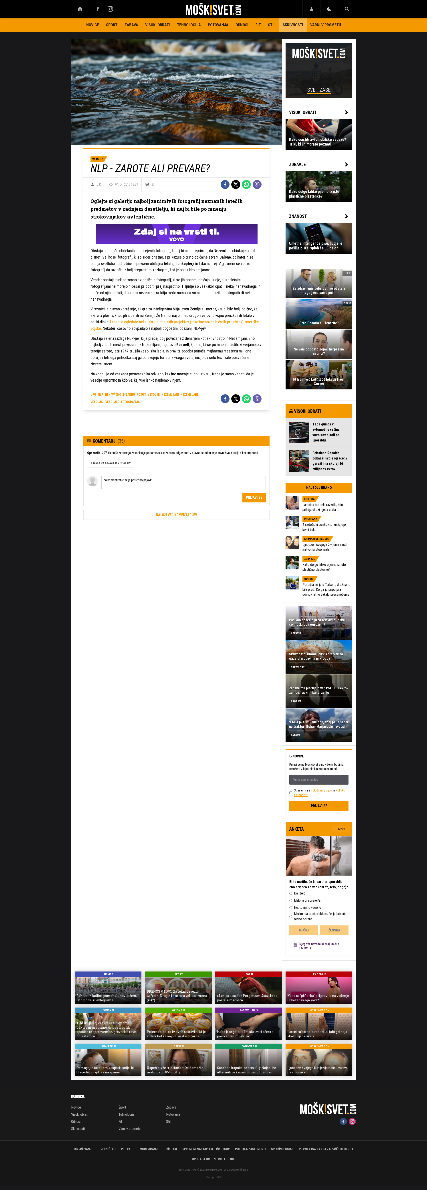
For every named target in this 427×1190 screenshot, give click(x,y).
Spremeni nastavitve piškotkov (206, 1149)
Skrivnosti (293, 24)
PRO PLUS (127, 1149)
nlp (100, 394)
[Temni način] (329, 9)
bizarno (129, 394)
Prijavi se (254, 497)
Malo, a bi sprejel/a (307, 900)
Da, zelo (299, 893)
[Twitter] (235, 184)
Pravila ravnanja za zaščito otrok (326, 1149)
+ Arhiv (340, 829)
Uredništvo (107, 1149)
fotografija (130, 402)
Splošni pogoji (282, 1149)
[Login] (311, 9)
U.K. (99, 184)
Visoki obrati (157, 24)
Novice (92, 24)
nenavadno (113, 394)
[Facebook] (98, 9)
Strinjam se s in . (319, 793)
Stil (272, 24)
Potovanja (218, 24)
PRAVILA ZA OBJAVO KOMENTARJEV (111, 463)
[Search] (347, 9)
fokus (141, 394)
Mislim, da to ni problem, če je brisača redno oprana (320, 916)
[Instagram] (110, 9)
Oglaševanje (83, 1149)
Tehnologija (189, 24)
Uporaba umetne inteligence (213, 1159)
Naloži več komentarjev (176, 515)
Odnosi (242, 24)
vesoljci (97, 402)
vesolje (154, 394)
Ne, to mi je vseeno (307, 907)
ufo (93, 394)
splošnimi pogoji (321, 790)
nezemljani (170, 394)
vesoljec (112, 402)
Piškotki (171, 1149)
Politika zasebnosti (250, 1149)
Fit (258, 24)
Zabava (131, 24)
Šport (111, 24)
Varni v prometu (325, 24)
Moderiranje (149, 1149)
